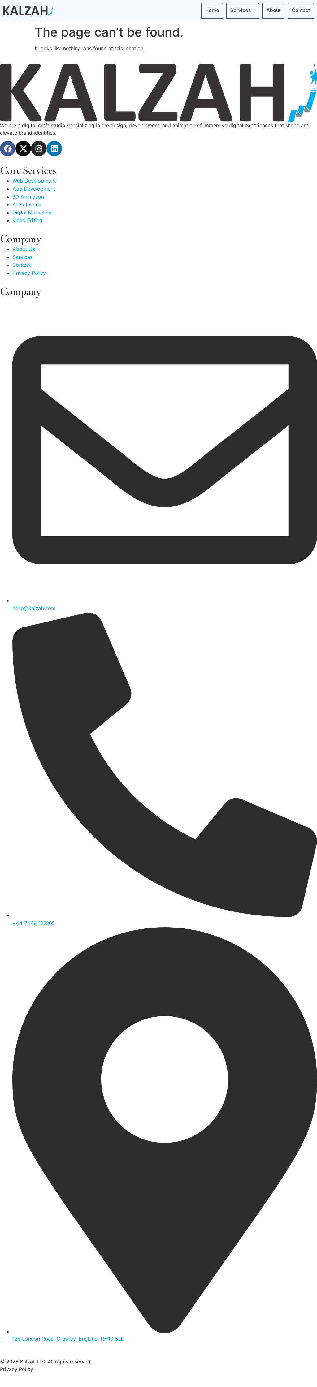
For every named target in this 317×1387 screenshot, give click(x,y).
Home (212, 10)
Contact (301, 10)
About (273, 10)
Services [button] (240, 10)
